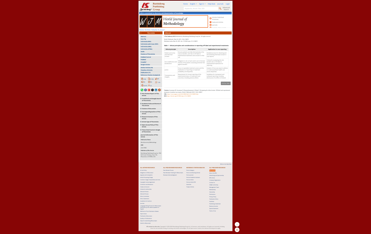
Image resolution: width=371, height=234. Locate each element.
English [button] (193, 4)
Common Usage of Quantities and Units (150, 179)
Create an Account (144, 187)
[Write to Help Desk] (237, 229)
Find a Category (190, 170)
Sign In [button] (201, 4)
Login (228, 4)
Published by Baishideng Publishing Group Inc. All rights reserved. (193, 36)
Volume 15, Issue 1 (158, 30)
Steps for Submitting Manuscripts (148, 220)
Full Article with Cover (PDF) (149, 44)
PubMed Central (146, 57)
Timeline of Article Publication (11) (146, 71)
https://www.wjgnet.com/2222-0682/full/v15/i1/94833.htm (182, 94)
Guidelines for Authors (146, 201)
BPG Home (212, 177)
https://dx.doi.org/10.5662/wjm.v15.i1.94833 (179, 96)
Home (185, 4)
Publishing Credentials (215, 203)
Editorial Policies (144, 191)
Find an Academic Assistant (193, 177)
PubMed (143, 59)
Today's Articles (190, 187)
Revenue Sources (213, 206)
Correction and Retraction (146, 184)
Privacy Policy (212, 196)
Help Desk (211, 4)
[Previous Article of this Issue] (140, 33)
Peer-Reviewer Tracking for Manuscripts (173, 172)
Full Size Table (226, 83)
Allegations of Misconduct (146, 172)
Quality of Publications (146, 218)
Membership (212, 189)
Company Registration (214, 180)
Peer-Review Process (168, 170)
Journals (220, 4)
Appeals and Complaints (146, 175)
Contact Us (212, 182)
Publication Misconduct (146, 216)
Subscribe (188, 184)
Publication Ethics (213, 199)
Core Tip (143, 39)
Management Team (214, 187)
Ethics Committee (144, 196)
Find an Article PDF (191, 182)
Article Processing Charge (146, 177)
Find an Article (190, 179)
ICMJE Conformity (213, 185)
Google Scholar (145, 64)
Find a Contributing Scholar (193, 172)
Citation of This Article (148, 54)
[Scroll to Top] (237, 224)
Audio (142, 51)
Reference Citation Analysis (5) (150, 75)
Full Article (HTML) (146, 49)
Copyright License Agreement (147, 182)
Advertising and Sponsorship (216, 175)
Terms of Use (212, 211)
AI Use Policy (143, 170)
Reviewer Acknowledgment (170, 175)
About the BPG (213, 173)
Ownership (212, 192)
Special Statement (213, 208)
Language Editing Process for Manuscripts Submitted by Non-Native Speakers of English (150, 207)
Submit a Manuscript (145, 223)
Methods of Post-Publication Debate (149, 211)
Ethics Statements (144, 198)
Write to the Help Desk (225, 164)
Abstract (143, 36)
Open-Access (143, 213)
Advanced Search (226, 8)
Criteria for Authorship (145, 189)
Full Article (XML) (146, 46)
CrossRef (143, 62)
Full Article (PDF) (146, 41)
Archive (147, 30)
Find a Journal (189, 175)
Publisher (211, 201)
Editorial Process (144, 194)
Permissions (212, 194)
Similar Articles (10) (147, 67)
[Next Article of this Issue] (161, 33)
